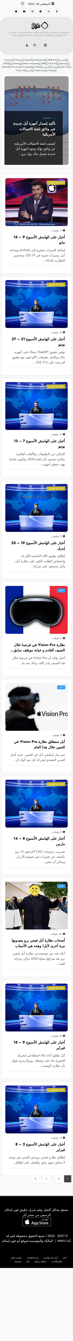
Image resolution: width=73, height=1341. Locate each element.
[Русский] (17, 66)
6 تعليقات (57, 638)
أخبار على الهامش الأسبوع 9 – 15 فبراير (39, 1045)
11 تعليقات (56, 230)
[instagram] (32, 11)
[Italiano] (18, 63)
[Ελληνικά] (54, 63)
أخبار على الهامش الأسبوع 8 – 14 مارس (39, 841)
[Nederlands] (41, 59)
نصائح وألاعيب (57, 1261)
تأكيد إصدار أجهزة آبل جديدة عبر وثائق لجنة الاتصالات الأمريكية (34, 129)
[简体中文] (54, 59)
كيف (27, 1261)
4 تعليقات (57, 735)
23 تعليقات (56, 934)
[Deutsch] (65, 63)
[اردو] (31, 70)
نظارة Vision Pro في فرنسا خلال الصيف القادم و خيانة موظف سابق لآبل (39, 648)
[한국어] (67, 66)
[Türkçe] (52, 70)
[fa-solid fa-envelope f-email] (16, 11)
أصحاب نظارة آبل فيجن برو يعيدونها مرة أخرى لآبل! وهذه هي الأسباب (38, 943)
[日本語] (8, 63)
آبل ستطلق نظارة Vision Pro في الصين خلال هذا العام (39, 744)
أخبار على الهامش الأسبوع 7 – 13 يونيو (39, 443)
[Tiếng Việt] (22, 70)
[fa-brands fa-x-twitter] (48, 11)
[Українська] (41, 70)
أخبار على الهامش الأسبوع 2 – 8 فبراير (40, 1147)
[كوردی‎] (57, 66)
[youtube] (24, 11)
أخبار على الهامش (56, 182)
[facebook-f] (57, 11)
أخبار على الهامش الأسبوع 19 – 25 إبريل (38, 545)
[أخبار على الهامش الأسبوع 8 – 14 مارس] (36, 804)
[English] (30, 59)
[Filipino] (20, 59)
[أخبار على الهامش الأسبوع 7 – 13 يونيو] (36, 406)
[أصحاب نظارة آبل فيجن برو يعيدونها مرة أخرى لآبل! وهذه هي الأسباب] (36, 906)
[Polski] (39, 66)
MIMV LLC (64, 1241)
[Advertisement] (36, 1304)
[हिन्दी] (45, 63)
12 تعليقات (56, 332)
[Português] (29, 66)
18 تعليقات (56, 1036)
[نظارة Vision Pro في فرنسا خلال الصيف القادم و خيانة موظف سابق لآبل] (36, 610)
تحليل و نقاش (16, 1257)
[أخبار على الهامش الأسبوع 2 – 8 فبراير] (36, 1109)
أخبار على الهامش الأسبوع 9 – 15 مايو (39, 239)
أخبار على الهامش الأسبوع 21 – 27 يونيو (38, 341)
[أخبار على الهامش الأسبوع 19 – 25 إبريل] (36, 508)
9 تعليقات (57, 832)
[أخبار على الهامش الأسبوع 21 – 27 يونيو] (36, 304)
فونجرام (18, 1261)
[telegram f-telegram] (40, 11)
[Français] (9, 59)
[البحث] (35, 45)
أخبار (54, 118)
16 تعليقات (56, 434)
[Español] (7, 66)
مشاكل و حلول (40, 1261)
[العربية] (64, 59)
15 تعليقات (56, 1138)
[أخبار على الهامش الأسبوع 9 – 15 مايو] (36, 202)
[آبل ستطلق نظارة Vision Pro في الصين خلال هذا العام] (36, 707)
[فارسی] (48, 66)
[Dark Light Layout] (27, 45)
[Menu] (45, 45)
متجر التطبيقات (33, 1257)
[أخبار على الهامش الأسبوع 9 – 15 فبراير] (36, 1007)
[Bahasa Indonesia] (32, 63)
